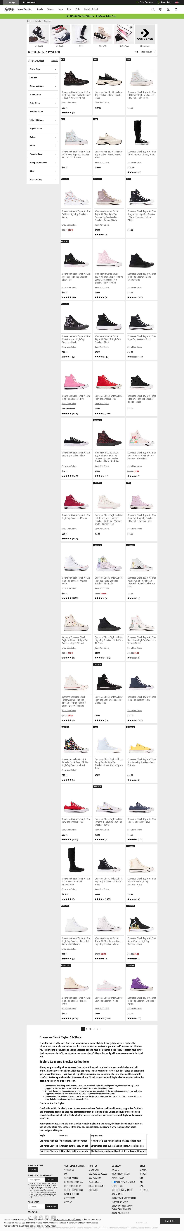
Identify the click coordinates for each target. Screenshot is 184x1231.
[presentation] (24, 9)
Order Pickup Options (73, 1190)
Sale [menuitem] (78, 9)
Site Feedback (70, 1198)
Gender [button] (33, 78)
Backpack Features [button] (38, 162)
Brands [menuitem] (40, 9)
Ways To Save (94, 1182)
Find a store (33, 1202)
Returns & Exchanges (73, 1182)
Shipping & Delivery (72, 1186)
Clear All (54, 61)
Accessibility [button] (166, 2)
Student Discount (96, 1186)
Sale (142, 1186)
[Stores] (161, 9)
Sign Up (33, 1170)
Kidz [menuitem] (69, 9)
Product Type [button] (36, 154)
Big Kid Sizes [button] (36, 129)
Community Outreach (121, 1174)
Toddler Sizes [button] (36, 112)
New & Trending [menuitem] (25, 9)
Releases (144, 1190)
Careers (115, 1170)
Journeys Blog (95, 1178)
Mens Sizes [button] (35, 95)
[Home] (9, 9)
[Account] (169, 9)
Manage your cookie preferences (67, 1219)
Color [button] (32, 137)
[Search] (153, 9)
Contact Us (69, 1170)
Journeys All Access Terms (124, 1198)
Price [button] (32, 146)
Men (141, 1178)
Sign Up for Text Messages (40, 1175)
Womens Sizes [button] (37, 86)
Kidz (141, 1182)
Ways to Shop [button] (36, 179)
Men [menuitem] (61, 9)
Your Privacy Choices (125, 1182)
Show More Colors (69, 103)
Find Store (51, 1206)
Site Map (68, 1202)
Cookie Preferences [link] (120, 1213)
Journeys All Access (98, 1174)
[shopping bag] (176, 9)
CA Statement (118, 1194)
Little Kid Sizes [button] (37, 120)
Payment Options (71, 1194)
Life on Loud (94, 1170)
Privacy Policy (118, 1178)
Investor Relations (120, 1202)
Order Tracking (146, 2)
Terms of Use (117, 1186)
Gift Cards (93, 1190)
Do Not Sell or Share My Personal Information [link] (122, 1207)
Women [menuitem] (50, 9)
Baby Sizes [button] (35, 103)
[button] (177, 2)
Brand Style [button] (35, 69)
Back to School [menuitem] (91, 9)
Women (143, 1174)
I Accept (170, 1221)
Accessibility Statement (122, 1190)
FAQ (65, 1174)
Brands (143, 1170)
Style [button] (32, 171)
